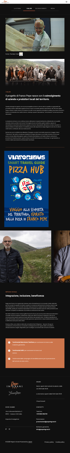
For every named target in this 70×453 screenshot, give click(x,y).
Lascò (30, 442)
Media (53, 8)
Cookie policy (59, 442)
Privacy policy (49, 442)
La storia (17, 8)
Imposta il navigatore (12, 419)
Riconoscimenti (40, 8)
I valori (29, 8)
